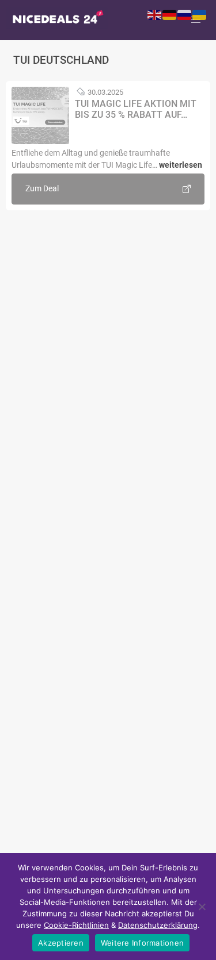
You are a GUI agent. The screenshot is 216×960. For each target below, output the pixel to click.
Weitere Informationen (142, 942)
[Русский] (184, 14)
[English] (154, 14)
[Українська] (199, 14)
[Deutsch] (169, 14)
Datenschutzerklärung (158, 925)
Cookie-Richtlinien (76, 925)
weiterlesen (180, 164)
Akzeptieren (61, 942)
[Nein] (201, 906)
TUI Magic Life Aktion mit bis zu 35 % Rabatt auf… (135, 109)
